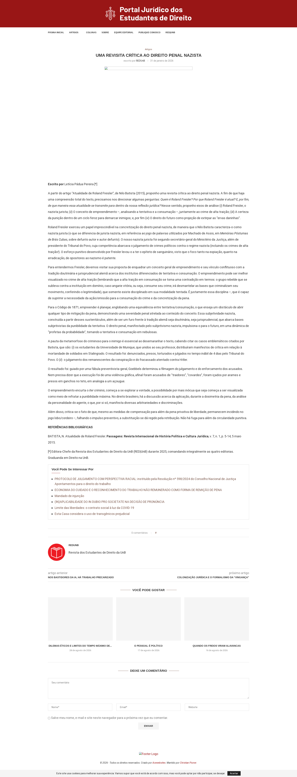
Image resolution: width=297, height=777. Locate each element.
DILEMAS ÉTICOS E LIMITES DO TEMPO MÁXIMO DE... (80, 645)
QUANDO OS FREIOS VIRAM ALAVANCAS (217, 645)
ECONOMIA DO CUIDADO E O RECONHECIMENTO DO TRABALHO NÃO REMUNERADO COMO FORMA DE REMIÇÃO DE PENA (138, 490)
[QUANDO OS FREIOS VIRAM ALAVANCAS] (216, 618)
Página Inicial (56, 32)
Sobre (105, 32)
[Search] (241, 32)
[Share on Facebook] (160, 532)
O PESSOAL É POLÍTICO (148, 645)
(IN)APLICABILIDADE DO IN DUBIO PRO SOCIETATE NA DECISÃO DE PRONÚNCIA (109, 502)
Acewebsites (159, 762)
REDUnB (140, 60)
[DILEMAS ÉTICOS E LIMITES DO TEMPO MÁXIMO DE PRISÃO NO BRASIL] (80, 618)
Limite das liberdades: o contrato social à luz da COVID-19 (94, 508)
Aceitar (234, 773)
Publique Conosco (149, 32)
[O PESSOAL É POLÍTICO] (148, 618)
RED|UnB (170, 32)
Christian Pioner (188, 762)
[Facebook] (231, 32)
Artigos (73, 32)
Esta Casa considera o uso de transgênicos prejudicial (92, 514)
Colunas (91, 32)
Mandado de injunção (69, 496)
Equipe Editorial (123, 32)
